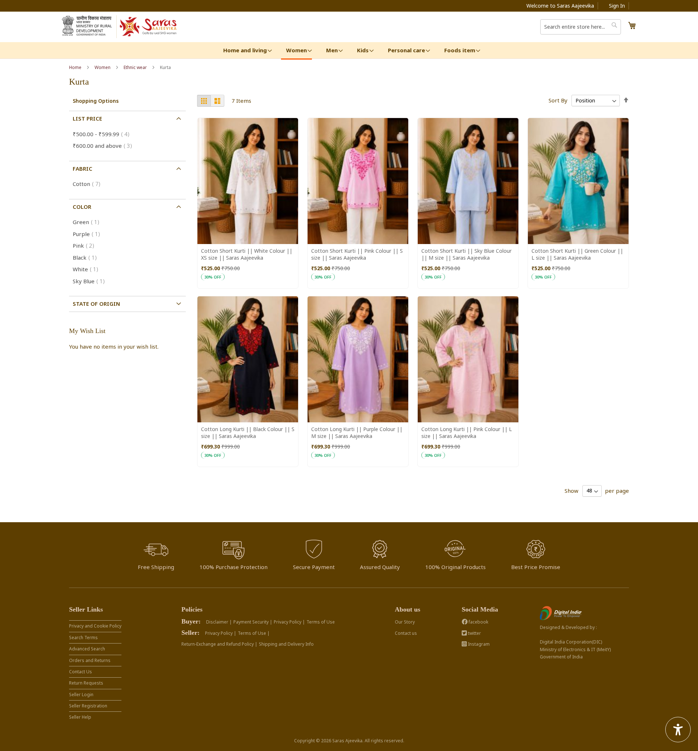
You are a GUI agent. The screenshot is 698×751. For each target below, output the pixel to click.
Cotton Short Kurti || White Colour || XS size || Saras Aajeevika (246, 254)
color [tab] (82, 206)
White (88, 269)
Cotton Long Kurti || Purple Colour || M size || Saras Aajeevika (356, 432)
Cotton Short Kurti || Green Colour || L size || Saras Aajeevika (577, 254)
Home (76, 67)
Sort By (558, 100)
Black (87, 257)
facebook (478, 622)
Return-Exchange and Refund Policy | (219, 644)
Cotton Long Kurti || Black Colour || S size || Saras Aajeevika (247, 432)
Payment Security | (252, 622)
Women (103, 67)
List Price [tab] (87, 118)
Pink (86, 245)
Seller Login (81, 694)
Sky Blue (91, 281)
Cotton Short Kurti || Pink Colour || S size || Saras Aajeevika (357, 254)
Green (88, 222)
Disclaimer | (219, 622)
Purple (88, 234)
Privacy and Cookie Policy (95, 626)
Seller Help (80, 717)
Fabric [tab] (82, 168)
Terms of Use (320, 622)
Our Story (405, 622)
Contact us (406, 633)
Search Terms (83, 637)
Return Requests (86, 683)
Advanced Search (87, 649)
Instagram (478, 644)
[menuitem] (245, 50)
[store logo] (148, 26)
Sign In (617, 5)
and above (104, 145)
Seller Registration (88, 706)
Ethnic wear (136, 67)
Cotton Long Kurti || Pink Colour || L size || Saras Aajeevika (466, 432)
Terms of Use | (254, 633)
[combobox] (580, 26)
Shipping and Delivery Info (286, 644)
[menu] (349, 51)
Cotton (89, 183)
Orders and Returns (90, 660)
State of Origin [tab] (96, 303)
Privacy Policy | (289, 622)
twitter (474, 633)
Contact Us (80, 672)
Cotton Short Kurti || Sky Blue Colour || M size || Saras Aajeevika (466, 254)
